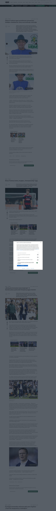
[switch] (37, 254)
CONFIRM (22, 265)
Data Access (28, 268)
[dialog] (28, 255)
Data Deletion (23, 268)
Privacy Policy (32, 268)
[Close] (41, 242)
